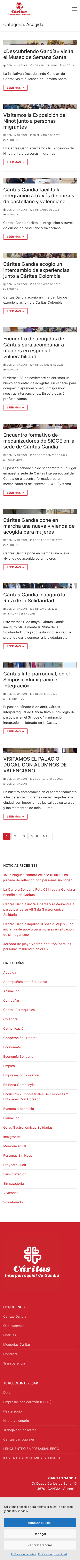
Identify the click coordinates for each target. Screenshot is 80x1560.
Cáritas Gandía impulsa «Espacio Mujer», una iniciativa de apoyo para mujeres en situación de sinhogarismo (38, 929)
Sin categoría (13, 1183)
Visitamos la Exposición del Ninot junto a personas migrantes (35, 121)
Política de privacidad (52, 1554)
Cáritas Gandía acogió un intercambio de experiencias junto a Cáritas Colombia (36, 270)
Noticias (9, 1335)
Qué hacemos (13, 1326)
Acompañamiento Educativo (25, 982)
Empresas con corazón (21, 1075)
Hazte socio (12, 1411)
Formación (14, 459)
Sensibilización (14, 1174)
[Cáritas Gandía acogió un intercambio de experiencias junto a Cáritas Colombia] (40, 255)
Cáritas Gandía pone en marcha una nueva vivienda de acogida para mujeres (39, 526)
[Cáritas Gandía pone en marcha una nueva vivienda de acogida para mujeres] (40, 511)
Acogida (69, 65)
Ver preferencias (40, 1545)
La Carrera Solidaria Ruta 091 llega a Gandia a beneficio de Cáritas (39, 892)
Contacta (10, 1354)
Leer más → (15, 87)
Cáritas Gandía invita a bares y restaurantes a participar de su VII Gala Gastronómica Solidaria (38, 909)
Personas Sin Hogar (20, 613)
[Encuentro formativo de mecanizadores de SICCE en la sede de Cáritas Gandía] (40, 426)
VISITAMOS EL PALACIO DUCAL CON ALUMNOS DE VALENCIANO (35, 765)
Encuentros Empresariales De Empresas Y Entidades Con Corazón (35, 1096)
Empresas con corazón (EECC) (27, 1402)
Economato (12, 1047)
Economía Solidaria (18, 1056)
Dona (7, 1393)
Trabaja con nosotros (19, 1430)
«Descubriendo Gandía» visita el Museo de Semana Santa (38, 54)
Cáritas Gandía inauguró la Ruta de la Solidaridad (34, 598)
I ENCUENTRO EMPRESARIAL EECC (31, 1449)
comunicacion (16, 65)
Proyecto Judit (14, 1165)
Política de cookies (23, 1554)
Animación (11, 991)
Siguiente (40, 836)
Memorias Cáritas (17, 1344)
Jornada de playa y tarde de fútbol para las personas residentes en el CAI (37, 946)
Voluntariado (13, 1202)
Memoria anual (14, 1146)
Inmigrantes (15, 698)
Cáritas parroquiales (19, 1439)
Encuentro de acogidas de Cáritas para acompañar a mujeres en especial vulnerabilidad (33, 347)
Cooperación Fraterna (20, 1038)
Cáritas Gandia (14, 1316)
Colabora (10, 1019)
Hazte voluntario (16, 1421)
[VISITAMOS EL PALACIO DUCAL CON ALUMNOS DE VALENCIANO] (40, 750)
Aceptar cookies (40, 1523)
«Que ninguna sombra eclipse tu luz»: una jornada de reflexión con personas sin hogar (37, 877)
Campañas (11, 1000)
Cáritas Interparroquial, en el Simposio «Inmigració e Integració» (36, 679)
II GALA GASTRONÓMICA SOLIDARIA (32, 1458)
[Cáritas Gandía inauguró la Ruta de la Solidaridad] (40, 585)
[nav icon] (74, 9)
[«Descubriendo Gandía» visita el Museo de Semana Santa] (40, 42)
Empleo (9, 1066)
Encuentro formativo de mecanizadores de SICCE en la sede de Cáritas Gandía (38, 441)
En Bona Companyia (19, 1085)
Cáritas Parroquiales (19, 1010)
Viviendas (10, 1193)
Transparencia (14, 1363)
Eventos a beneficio (18, 1109)
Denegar (40, 1534)
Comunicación (16, 783)
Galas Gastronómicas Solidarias (28, 1127)
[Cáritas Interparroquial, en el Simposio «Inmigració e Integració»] (40, 665)
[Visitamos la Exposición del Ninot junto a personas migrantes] (40, 106)
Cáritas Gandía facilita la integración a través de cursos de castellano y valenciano (38, 195)
